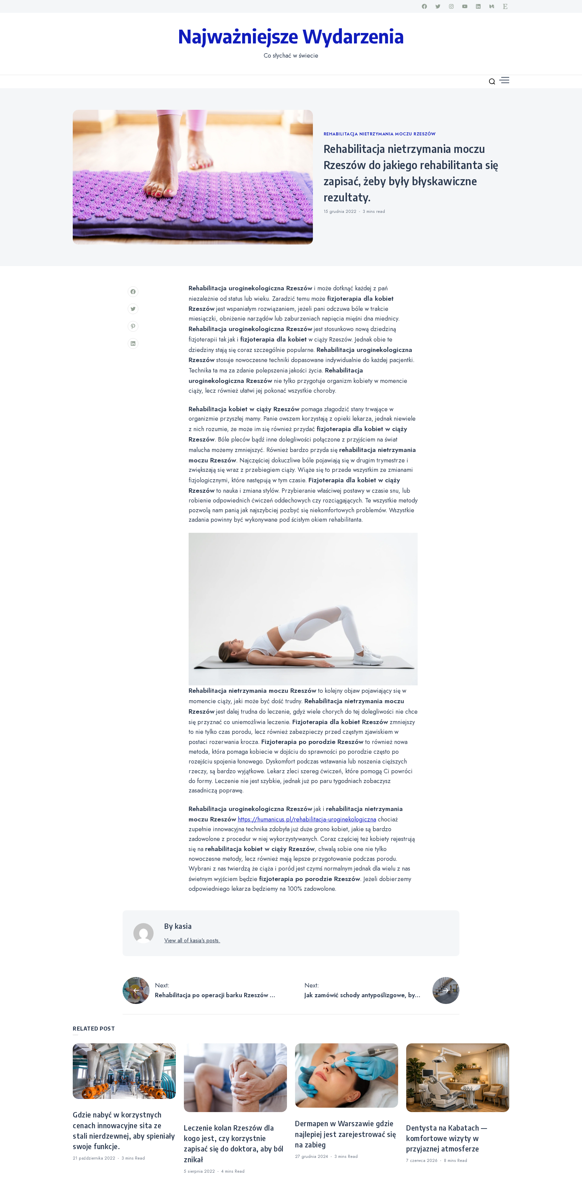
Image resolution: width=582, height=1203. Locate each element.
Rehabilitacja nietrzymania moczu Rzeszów (380, 134)
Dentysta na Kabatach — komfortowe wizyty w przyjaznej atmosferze (446, 1138)
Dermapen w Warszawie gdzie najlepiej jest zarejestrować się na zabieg (345, 1134)
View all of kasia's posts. (192, 940)
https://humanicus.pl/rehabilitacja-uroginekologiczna (307, 819)
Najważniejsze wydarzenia (291, 35)
